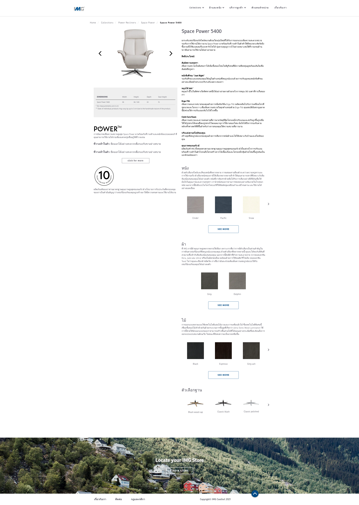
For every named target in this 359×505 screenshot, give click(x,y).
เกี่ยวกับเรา (280, 7)
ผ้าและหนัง (215, 7)
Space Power (148, 22)
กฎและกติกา (138, 499)
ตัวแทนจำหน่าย (260, 7)
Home (93, 22)
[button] (100, 53)
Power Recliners (127, 22)
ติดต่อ (118, 499)
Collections (195, 7)
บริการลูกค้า (236, 7)
